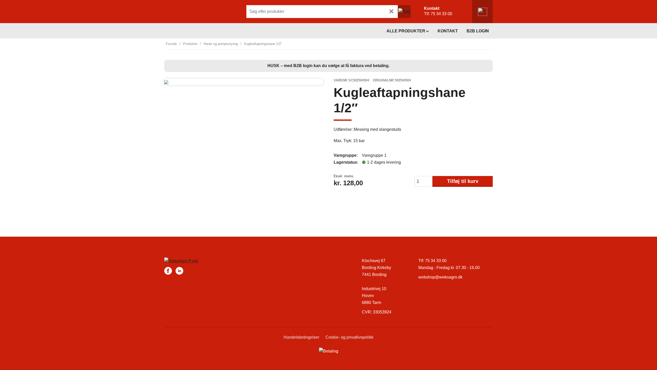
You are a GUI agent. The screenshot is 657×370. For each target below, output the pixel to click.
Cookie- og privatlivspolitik (349, 337)
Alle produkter (406, 31)
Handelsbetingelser (301, 337)
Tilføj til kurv (462, 181)
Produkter (190, 44)
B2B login (478, 31)
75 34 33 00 (441, 14)
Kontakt (448, 31)
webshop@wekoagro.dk (440, 277)
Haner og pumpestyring (221, 44)
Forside (171, 44)
